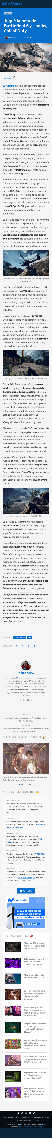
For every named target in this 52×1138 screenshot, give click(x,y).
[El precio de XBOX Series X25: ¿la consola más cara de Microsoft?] (13, 1076)
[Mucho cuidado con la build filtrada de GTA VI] (13, 979)
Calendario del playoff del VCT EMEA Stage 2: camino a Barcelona (34, 962)
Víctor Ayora (13, 37)
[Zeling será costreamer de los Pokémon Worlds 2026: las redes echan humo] (13, 1092)
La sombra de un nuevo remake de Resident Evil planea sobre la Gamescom (35, 994)
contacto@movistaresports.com (26, 1120)
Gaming (8, 13)
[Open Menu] (48, 4)
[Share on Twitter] (22, 646)
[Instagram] (26, 1112)
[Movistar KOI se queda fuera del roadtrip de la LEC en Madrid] (13, 947)
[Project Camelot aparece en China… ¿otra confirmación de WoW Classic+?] (13, 1027)
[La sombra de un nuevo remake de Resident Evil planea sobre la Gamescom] (26, 758)
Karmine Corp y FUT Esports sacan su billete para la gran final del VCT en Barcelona (35, 1011)
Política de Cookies (22, 1117)
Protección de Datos (40, 1117)
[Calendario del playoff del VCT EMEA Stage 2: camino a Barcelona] (13, 963)
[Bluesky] (34, 1112)
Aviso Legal (8, 1117)
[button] (5, 764)
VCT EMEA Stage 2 (26, 877)
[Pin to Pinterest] (28, 646)
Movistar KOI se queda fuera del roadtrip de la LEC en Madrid (34, 946)
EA (30, 637)
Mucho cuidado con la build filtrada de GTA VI (34, 976)
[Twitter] (22, 1112)
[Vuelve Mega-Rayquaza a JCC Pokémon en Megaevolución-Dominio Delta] (13, 1044)
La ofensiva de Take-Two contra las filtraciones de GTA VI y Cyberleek (35, 1059)
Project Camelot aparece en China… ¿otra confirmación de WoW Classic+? (35, 1027)
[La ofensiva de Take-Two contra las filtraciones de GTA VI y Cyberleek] (13, 1060)
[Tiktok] (18, 1112)
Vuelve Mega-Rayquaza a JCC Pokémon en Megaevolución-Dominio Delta (35, 1044)
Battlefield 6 (9, 85)
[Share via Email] (34, 646)
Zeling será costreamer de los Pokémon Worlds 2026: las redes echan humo (34, 1092)
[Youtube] (30, 1112)
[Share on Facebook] (17, 646)
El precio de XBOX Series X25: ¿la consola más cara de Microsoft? (35, 1075)
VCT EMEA (40, 854)
